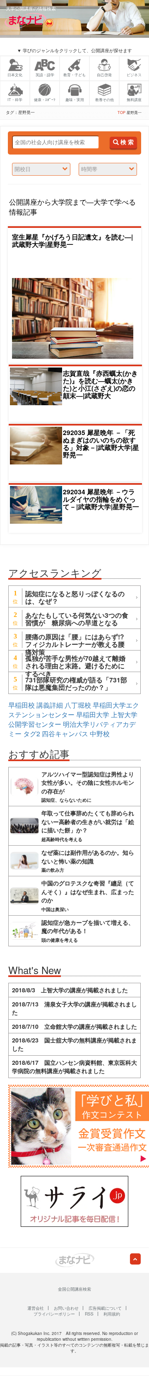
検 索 (126, 142)
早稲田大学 (92, 714)
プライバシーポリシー (54, 1314)
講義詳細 (49, 705)
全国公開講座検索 (74, 1289)
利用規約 (111, 1314)
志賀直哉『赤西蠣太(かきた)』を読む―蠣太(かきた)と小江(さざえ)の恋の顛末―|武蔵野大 (100, 384)
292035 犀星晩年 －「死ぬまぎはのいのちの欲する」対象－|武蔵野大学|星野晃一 (101, 443)
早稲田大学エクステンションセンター (73, 709)
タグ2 (31, 733)
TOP (121, 112)
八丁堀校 (78, 705)
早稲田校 (21, 705)
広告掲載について (105, 1308)
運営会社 (35, 1308)
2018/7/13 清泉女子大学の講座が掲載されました (74, 1008)
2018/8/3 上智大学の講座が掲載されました (70, 990)
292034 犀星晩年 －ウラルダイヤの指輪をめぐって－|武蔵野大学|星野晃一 (101, 499)
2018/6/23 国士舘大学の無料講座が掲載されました (74, 1044)
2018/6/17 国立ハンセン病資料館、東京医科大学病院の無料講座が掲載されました (74, 1066)
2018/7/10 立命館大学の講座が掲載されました (74, 1026)
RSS (89, 1314)
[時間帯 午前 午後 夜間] (107, 169)
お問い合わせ (66, 1308)
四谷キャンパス (65, 733)
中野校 (100, 733)
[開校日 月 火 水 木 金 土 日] (41, 169)
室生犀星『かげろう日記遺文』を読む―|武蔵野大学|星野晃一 (72, 240)
